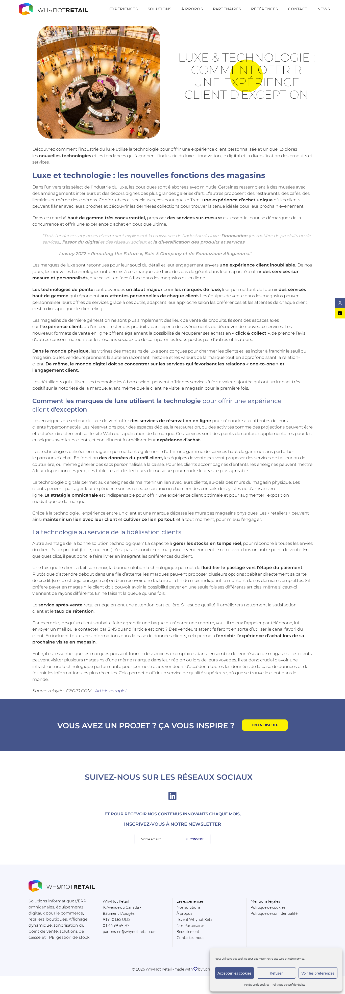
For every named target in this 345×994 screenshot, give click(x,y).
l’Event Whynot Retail (195, 919)
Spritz (208, 969)
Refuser (276, 973)
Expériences (123, 9)
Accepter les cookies (234, 973)
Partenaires (227, 9)
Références (264, 9)
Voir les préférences (317, 973)
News (323, 9)
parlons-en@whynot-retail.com (130, 931)
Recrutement (188, 931)
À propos (192, 9)
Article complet (111, 690)
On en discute (265, 725)
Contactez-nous (190, 937)
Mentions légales (265, 901)
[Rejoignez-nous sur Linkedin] (340, 313)
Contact (298, 9)
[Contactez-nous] (340, 303)
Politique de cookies (256, 984)
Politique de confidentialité (288, 984)
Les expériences (190, 901)
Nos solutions (189, 907)
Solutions (159, 9)
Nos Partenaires (191, 925)
